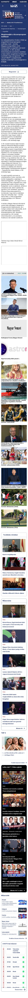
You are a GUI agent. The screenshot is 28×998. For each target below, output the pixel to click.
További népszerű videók (18, 762)
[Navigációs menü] (2, 6)
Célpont (4, 909)
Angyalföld (5, 31)
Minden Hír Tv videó (16, 890)
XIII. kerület (4, 26)
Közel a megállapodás (9, 554)
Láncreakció (5, 932)
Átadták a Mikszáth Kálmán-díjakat (13, 593)
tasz (11, 26)
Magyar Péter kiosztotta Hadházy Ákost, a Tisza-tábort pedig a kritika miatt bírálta (13, 649)
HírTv (2, 22)
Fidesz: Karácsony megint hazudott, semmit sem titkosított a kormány (14, 574)
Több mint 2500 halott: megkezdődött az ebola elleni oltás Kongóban (13, 697)
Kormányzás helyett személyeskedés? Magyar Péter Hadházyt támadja (12, 859)
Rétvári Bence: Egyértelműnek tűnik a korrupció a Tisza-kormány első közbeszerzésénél (14, 624)
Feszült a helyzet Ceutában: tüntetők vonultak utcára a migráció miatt (14, 812)
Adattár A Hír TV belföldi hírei (14, 22)
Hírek (4, 619)
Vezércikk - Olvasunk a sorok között (12, 831)
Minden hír (19, 728)
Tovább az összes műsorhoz (16, 938)
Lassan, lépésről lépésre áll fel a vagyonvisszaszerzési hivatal (12, 673)
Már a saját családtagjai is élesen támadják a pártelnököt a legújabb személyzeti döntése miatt (13, 884)
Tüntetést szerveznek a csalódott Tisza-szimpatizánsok (13, 790)
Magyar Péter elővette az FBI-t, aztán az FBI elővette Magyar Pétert (13, 754)
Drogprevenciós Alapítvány (8, 28)
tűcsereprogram (22, 28)
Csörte (4, 915)
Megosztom (12, 72)
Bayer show (5, 921)
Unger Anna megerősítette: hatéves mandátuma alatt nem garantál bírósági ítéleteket (14, 721)
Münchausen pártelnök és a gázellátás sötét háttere (19, 17)
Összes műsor (19, 989)
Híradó (4, 900)
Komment (5, 878)
